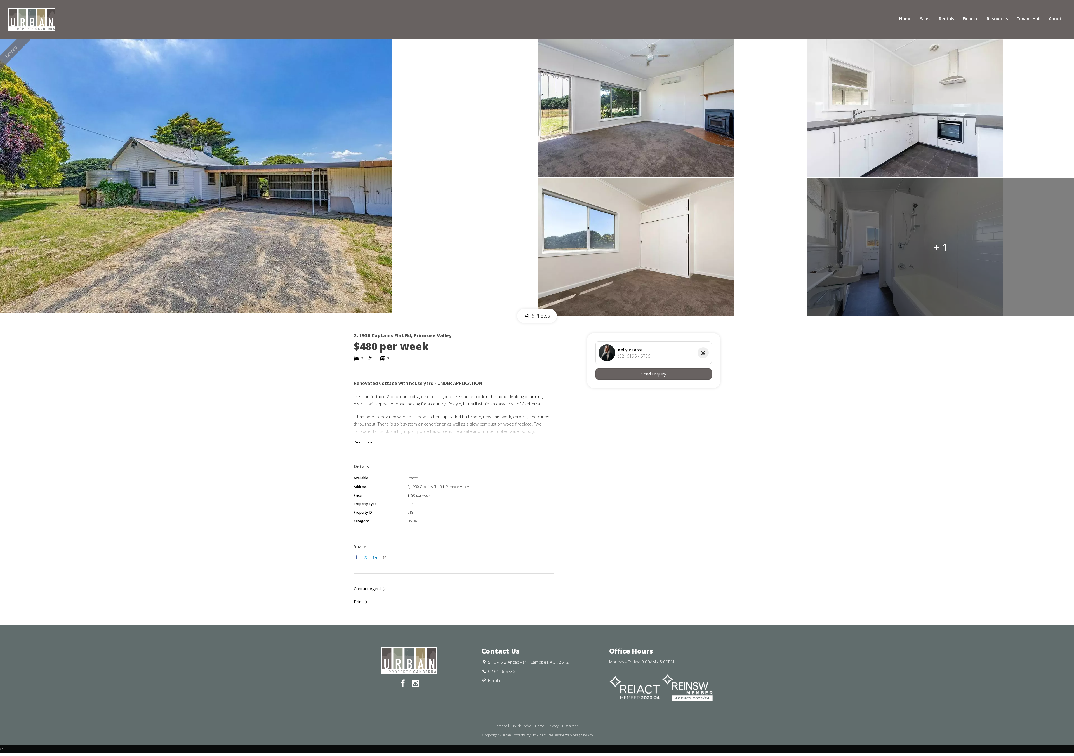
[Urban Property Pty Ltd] (31, 19)
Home (905, 18)
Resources (997, 18)
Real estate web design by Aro (570, 735)
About (1055, 18)
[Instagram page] (415, 683)
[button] (361, 601)
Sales (925, 18)
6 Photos (540, 316)
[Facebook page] (404, 683)
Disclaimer (570, 726)
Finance (970, 18)
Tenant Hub (1028, 18)
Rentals (946, 18)
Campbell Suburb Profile (512, 726)
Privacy (553, 726)
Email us (496, 680)
